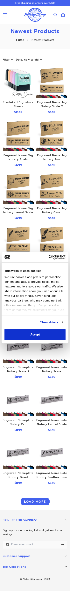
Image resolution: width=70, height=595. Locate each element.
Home (20, 40)
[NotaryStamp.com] (35, 15)
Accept (35, 334)
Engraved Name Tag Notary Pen (52, 157)
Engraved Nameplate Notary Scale (51, 369)
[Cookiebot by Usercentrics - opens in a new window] (49, 257)
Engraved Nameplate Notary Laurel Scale (51, 422)
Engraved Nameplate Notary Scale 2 (18, 369)
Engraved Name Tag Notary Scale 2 (52, 104)
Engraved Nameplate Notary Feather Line (51, 475)
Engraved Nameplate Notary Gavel (18, 475)
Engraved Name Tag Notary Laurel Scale (18, 210)
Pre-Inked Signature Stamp (18, 104)
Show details (49, 322)
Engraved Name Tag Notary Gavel (52, 210)
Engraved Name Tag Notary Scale (18, 157)
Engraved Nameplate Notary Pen (18, 422)
